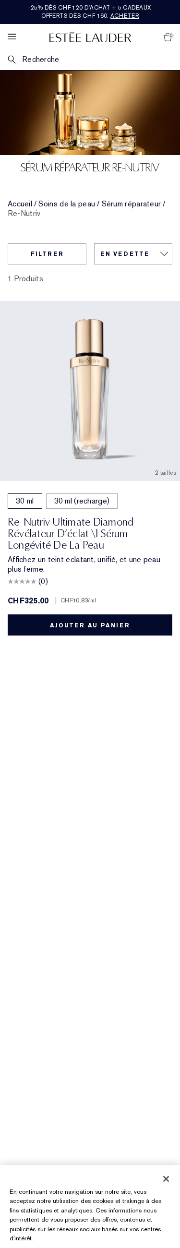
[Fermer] (166, 1178)
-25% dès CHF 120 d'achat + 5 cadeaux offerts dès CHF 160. (90, 12)
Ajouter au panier (90, 625)
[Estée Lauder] (90, 36)
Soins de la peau (66, 204)
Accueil (20, 204)
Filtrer (47, 254)
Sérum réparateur (131, 204)
